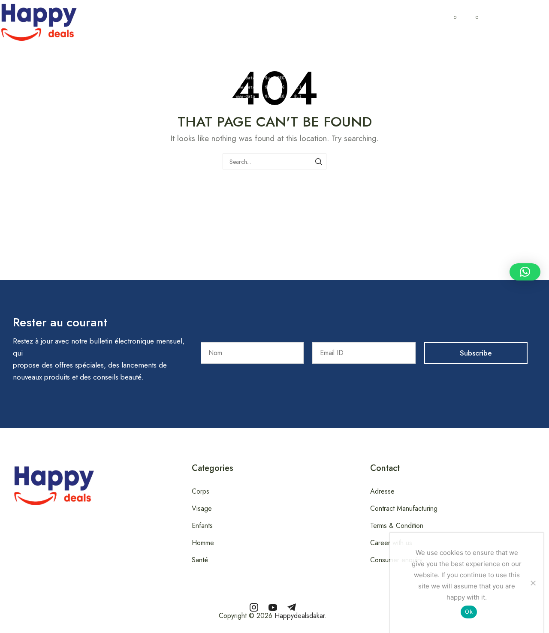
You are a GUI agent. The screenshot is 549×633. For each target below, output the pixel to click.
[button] (83, 21)
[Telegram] (291, 607)
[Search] (318, 161)
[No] (532, 583)
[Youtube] (272, 607)
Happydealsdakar (299, 616)
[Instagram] (254, 607)
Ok (469, 611)
